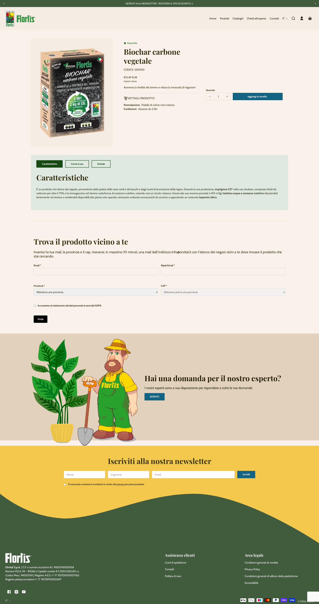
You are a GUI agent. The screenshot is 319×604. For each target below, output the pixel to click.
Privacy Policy (252, 569)
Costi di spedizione (175, 562)
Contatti (169, 569)
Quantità (210, 90)
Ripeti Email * (168, 265)
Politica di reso (173, 576)
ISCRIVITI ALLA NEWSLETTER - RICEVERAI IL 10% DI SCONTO (158, 3)
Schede (101, 163)
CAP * (164, 285)
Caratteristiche (49, 163)
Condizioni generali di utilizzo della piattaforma (271, 576)
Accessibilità (251, 582)
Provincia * (39, 285)
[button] (293, 18)
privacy (120, 484)
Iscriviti (246, 474)
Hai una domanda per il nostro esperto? (213, 378)
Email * (37, 265)
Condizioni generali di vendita (261, 562)
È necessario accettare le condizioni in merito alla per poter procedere (106, 484)
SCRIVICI (154, 396)
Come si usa (77, 163)
